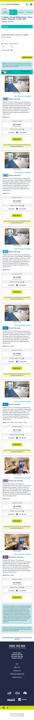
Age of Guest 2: (14, 43)
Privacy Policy (17, 677)
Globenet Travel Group (20, 714)
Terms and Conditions (17, 674)
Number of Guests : (6, 37)
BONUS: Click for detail (16, 129)
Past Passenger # (6, 50)
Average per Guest (17, 121)
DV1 (5, 404)
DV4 (5, 175)
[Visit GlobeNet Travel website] (24, 693)
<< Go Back (4, 8)
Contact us (17, 670)
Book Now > (17, 139)
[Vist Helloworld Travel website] (11, 699)
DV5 (5, 99)
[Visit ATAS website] (17, 693)
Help (17, 664)
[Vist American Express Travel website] (23, 699)
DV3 (5, 251)
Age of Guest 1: (5, 43)
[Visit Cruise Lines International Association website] (9, 693)
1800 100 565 (17, 646)
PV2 (5, 480)
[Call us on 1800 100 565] (27, 4)
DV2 (5, 328)
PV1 (5, 557)
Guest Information (5, 12)
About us (17, 667)
